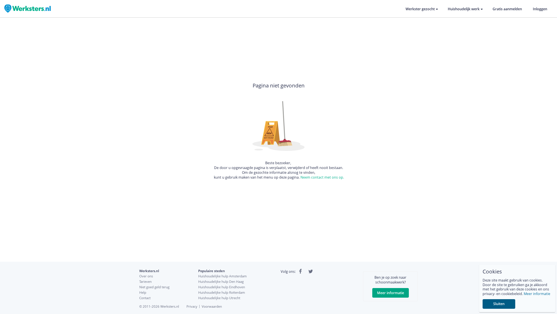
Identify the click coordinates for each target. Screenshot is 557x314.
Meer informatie (537, 293)
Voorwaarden (212, 306)
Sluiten (499, 303)
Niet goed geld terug (154, 287)
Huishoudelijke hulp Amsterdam (222, 276)
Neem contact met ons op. (322, 177)
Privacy (191, 306)
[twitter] (310, 271)
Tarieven (145, 281)
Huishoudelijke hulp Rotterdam (221, 292)
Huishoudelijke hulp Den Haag (221, 281)
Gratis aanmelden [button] (507, 9)
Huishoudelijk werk (464, 9)
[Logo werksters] (27, 12)
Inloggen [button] (540, 9)
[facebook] (300, 271)
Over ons (146, 276)
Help (142, 292)
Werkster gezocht (420, 9)
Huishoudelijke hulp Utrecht (219, 298)
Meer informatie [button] (390, 292)
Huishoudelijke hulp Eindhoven (221, 287)
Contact (145, 298)
